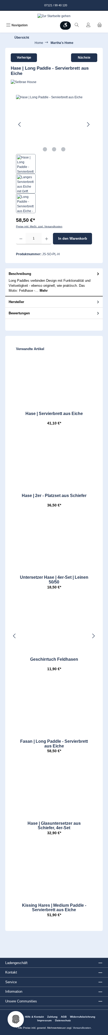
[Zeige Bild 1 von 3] (45, 149)
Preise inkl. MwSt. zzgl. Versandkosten (39, 226)
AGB (64, 1016)
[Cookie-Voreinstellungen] (16, 1019)
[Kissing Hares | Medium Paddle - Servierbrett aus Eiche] (54, 871)
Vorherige (24, 57)
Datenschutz (63, 1020)
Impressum (44, 1020)
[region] (54, 154)
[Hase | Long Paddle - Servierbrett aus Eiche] (54, 124)
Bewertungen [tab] (19, 313)
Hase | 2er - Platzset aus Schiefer (54, 495)
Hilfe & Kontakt (34, 1016)
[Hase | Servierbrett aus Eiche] (54, 379)
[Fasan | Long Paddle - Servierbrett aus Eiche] (54, 707)
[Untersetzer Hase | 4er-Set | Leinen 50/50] (54, 543)
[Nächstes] (88, 124)
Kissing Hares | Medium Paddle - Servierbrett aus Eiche (54, 907)
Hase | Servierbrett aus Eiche (54, 413)
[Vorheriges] (20, 124)
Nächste (84, 57)
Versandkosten (82, 1027)
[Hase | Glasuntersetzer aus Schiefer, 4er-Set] (54, 789)
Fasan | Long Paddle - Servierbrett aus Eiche (54, 743)
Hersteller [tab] (16, 302)
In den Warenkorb (72, 238)
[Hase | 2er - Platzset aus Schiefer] (54, 461)
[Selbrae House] (54, 82)
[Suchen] (77, 25)
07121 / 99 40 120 (55, 5)
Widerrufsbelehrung (82, 1016)
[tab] (54, 282)
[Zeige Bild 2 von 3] (54, 149)
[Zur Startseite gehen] (54, 15)
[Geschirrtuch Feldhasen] (54, 625)
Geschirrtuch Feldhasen (54, 659)
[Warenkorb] (99, 25)
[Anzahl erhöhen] (46, 238)
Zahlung (52, 1016)
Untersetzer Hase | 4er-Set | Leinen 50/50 (54, 579)
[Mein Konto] (88, 25)
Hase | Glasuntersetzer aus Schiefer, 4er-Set (54, 825)
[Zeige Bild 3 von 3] (63, 149)
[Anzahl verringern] (21, 238)
